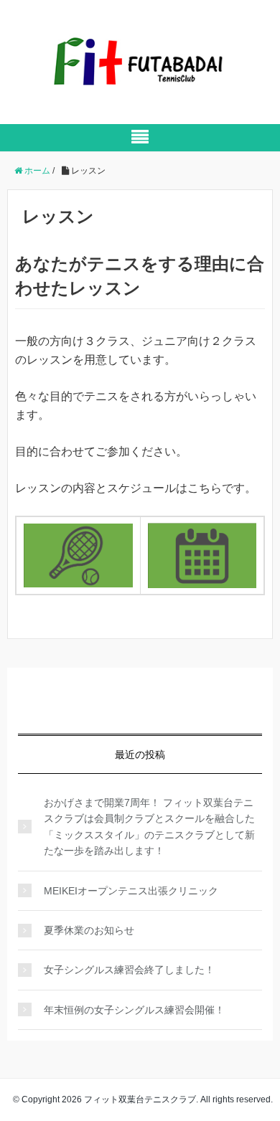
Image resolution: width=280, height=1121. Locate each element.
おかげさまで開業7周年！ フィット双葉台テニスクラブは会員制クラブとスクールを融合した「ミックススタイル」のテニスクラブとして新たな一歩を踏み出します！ (149, 826)
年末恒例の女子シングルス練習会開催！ (134, 1010)
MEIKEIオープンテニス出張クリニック (131, 891)
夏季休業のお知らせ (89, 930)
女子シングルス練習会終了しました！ (129, 969)
